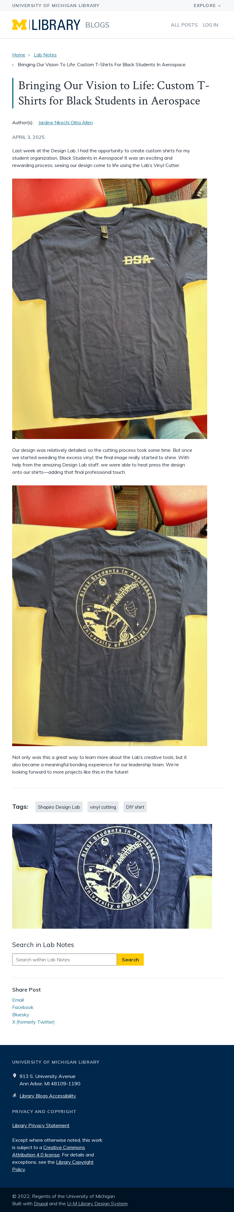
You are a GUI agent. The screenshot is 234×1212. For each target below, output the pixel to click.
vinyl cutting (103, 807)
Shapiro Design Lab (59, 807)
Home (18, 55)
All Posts (184, 25)
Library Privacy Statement (40, 1125)
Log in (210, 25)
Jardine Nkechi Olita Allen (65, 122)
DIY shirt (135, 807)
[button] (117, 877)
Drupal (41, 1203)
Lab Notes (45, 55)
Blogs (97, 25)
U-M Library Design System (97, 1203)
